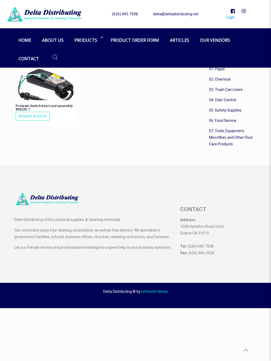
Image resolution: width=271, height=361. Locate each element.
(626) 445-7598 (125, 14)
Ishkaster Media (154, 291)
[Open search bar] (55, 57)
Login (230, 17)
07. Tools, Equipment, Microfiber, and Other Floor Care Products (231, 137)
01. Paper (217, 69)
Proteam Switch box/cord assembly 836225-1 (44, 107)
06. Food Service (222, 120)
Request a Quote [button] (33, 116)
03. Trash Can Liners (226, 89)
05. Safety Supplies (225, 110)
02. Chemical (220, 79)
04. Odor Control (222, 100)
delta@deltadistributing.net (175, 14)
